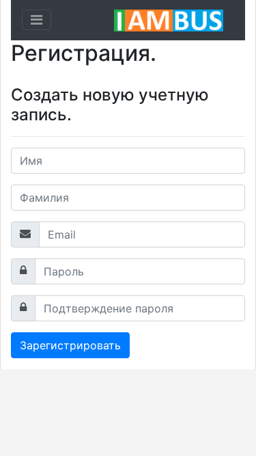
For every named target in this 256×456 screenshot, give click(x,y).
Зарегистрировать (70, 345)
